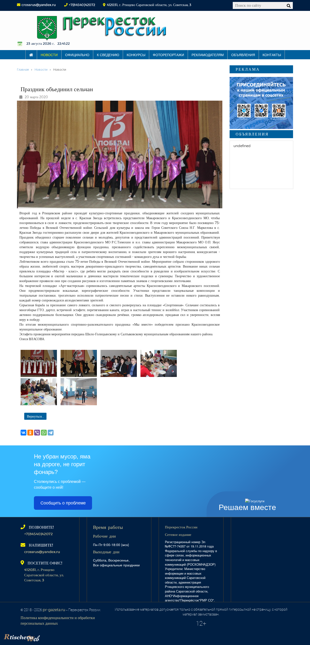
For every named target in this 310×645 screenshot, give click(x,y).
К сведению (108, 54)
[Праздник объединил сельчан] (39, 363)
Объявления (243, 54)
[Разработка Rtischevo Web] (46, 636)
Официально (77, 54)
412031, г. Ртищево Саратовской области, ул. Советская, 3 (44, 574)
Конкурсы (136, 54)
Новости (49, 54)
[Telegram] (51, 432)
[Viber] (37, 432)
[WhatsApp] (44, 432)
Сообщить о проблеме (63, 503)
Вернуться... (35, 416)
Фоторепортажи (168, 54)
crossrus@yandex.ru (39, 5)
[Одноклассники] (30, 432)
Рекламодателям (208, 54)
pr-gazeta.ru (54, 609)
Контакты (272, 54)
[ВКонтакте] (23, 432)
